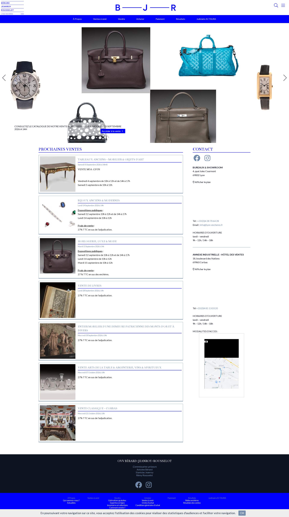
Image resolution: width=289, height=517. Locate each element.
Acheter (140, 19)
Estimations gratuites (117, 500)
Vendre (121, 19)
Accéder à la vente (111, 131)
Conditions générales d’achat (147, 505)
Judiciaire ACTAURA (206, 19)
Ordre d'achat (148, 503)
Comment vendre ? (117, 507)
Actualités (71, 503)
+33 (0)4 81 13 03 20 (207, 308)
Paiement (160, 19)
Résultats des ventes (192, 503)
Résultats (180, 19)
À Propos (77, 19)
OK (242, 513)
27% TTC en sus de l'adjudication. (95, 295)
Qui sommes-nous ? (71, 500)
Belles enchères (192, 500)
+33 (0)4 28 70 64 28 (208, 220)
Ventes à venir (100, 19)
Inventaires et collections (117, 505)
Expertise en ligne (117, 503)
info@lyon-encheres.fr (211, 224)
